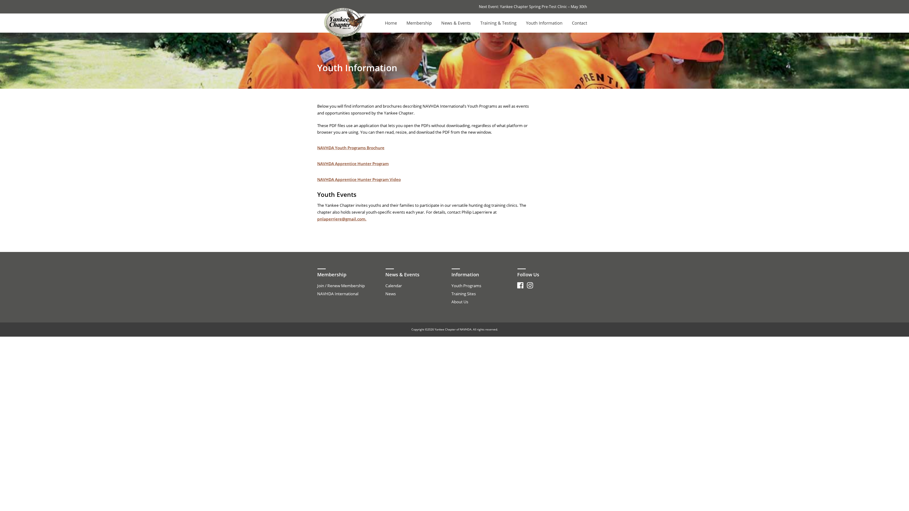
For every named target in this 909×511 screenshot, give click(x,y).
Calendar (393, 285)
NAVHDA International (337, 293)
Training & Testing (498, 23)
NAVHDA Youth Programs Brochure (350, 147)
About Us (459, 301)
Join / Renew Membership (341, 285)
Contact (579, 23)
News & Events (456, 23)
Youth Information (544, 23)
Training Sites (463, 293)
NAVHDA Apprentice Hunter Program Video (359, 179)
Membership (419, 23)
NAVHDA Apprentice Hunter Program (353, 163)
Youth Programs (466, 285)
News (390, 293)
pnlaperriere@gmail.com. (341, 219)
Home (391, 23)
